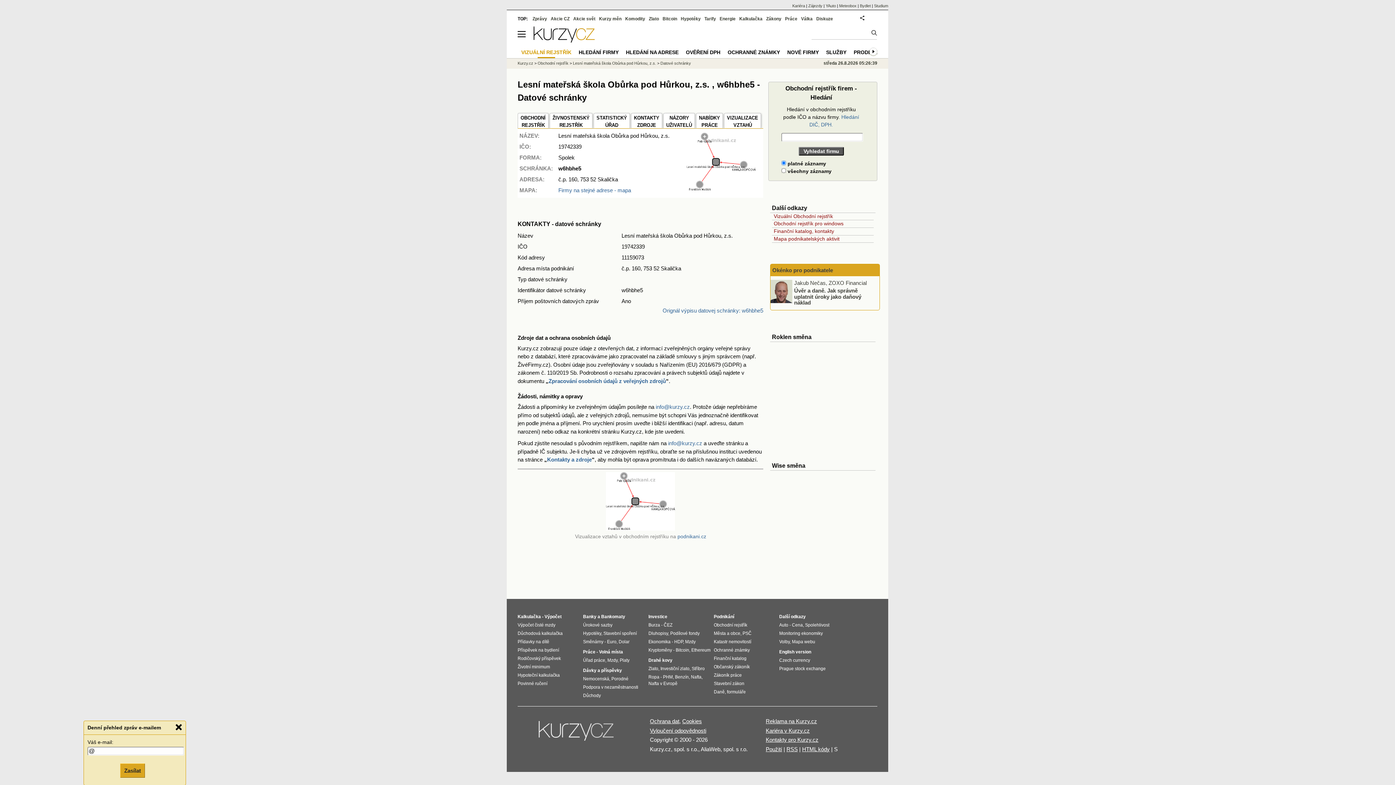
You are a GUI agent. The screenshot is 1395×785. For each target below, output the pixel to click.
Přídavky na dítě (533, 641)
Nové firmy (803, 52)
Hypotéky (691, 18)
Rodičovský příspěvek (539, 658)
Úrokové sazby (597, 625)
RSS (792, 749)
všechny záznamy (809, 171)
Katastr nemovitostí (732, 641)
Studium (881, 6)
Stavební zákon (729, 683)
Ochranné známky (754, 52)
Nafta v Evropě (663, 683)
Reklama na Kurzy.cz (791, 721)
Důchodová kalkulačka (540, 633)
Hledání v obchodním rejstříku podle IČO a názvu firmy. (821, 117)
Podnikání (724, 616)
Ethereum (701, 650)
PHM (668, 677)
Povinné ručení (532, 683)
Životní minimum (534, 666)
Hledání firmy (599, 52)
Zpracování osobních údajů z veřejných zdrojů (607, 381)
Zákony (773, 18)
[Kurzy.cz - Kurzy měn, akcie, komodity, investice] (564, 40)
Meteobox (848, 6)
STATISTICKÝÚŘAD (612, 121)
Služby (836, 52)
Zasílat (132, 769)
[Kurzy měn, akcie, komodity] (577, 733)
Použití (774, 749)
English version (795, 652)
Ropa (653, 677)
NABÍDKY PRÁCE (709, 121)
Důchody (592, 695)
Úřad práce (594, 660)
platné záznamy (806, 163)
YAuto (831, 6)
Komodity (635, 18)
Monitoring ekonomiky (801, 633)
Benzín (682, 677)
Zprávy (540, 18)
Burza (654, 625)
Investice (657, 616)
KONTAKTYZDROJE (646, 121)
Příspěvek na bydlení (538, 650)
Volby (784, 641)
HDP (678, 641)
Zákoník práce (728, 675)
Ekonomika (659, 641)
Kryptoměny (660, 650)
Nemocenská (596, 678)
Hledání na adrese (652, 52)
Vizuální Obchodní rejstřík (803, 216)
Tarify (710, 18)
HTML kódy (816, 749)
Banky (590, 616)
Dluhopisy (658, 633)
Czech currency (794, 660)
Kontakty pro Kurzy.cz (792, 740)
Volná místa (611, 652)
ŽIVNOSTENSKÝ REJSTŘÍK (571, 121)
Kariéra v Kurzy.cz (788, 731)
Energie (728, 18)
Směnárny (593, 641)
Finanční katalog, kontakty (804, 231)
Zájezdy (815, 6)
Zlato (654, 18)
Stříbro (698, 668)
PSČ (747, 633)
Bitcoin (670, 18)
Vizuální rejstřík (546, 52)
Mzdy (612, 660)
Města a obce (727, 633)
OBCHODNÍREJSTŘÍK (533, 121)
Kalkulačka (751, 18)
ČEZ (668, 625)
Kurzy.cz (525, 63)
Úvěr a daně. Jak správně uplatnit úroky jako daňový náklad (827, 296)
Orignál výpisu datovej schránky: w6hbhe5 (713, 310)
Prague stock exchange (802, 668)
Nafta (696, 677)
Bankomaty (613, 616)
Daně (719, 692)
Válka (807, 18)
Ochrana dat (664, 721)
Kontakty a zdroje (569, 459)
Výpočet (553, 616)
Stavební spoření (620, 633)
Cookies (692, 721)
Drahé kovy (660, 660)
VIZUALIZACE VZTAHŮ (742, 121)
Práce (791, 18)
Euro (611, 641)
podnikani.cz (692, 536)
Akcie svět (584, 18)
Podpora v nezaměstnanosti (610, 687)
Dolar (624, 641)
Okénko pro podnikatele (802, 270)
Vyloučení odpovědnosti (678, 731)
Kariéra (798, 6)
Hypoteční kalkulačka (539, 675)
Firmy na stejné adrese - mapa (594, 190)
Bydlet (865, 6)
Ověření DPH (703, 52)
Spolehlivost (817, 625)
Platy (625, 660)
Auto (783, 625)
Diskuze (824, 18)
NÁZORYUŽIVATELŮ (679, 121)
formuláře (736, 692)
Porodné (619, 678)
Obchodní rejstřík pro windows (809, 223)
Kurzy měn (610, 18)
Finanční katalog (730, 658)
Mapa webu (803, 641)
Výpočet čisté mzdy (536, 625)
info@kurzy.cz (673, 407)
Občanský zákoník (732, 666)
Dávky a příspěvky (602, 670)
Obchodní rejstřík (553, 63)
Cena (797, 625)
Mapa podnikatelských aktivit (807, 239)
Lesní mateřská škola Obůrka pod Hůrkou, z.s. (614, 63)
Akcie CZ (560, 18)
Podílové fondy (685, 633)
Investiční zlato (675, 668)
